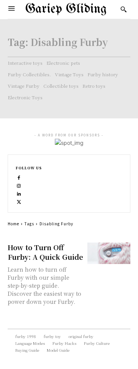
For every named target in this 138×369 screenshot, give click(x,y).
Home (13, 223)
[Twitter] (19, 201)
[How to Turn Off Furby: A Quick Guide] (108, 253)
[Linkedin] (19, 193)
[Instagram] (19, 185)
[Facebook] (19, 177)
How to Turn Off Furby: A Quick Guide (45, 252)
